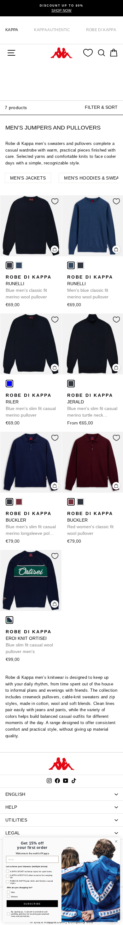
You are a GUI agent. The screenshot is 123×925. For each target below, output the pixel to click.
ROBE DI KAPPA (101, 30)
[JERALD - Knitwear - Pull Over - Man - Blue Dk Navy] (71, 383)
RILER (31, 405)
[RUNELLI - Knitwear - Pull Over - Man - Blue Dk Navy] (9, 265)
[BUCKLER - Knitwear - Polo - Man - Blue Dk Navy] (9, 502)
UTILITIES (16, 820)
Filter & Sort (101, 107)
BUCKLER (31, 524)
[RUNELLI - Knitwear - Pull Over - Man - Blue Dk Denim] (19, 265)
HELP (11, 807)
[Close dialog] (116, 841)
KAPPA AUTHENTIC (52, 30)
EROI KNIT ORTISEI (29, 641)
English (15, 794)
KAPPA (11, 30)
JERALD (92, 405)
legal (12, 832)
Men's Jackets (28, 177)
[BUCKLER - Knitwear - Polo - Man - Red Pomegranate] (19, 502)
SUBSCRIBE (32, 903)
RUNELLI (28, 286)
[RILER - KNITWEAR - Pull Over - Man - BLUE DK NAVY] (9, 383)
